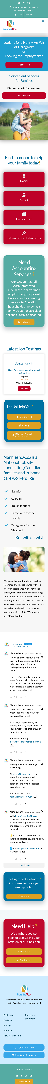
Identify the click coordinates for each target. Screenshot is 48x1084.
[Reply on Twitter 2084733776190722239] (11, 859)
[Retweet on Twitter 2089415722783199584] (16, 752)
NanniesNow (16, 653)
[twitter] (17, 1076)
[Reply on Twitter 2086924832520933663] (11, 804)
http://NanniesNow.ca (24, 774)
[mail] (31, 1076)
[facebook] (22, 1076)
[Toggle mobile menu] (43, 21)
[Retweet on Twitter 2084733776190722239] (16, 859)
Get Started (24, 64)
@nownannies (29, 654)
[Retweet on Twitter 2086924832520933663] (16, 804)
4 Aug (38, 812)
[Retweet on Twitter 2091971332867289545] (16, 697)
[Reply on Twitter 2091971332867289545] (11, 697)
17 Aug (38, 705)
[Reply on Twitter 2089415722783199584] (11, 752)
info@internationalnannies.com (25, 741)
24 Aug (38, 654)
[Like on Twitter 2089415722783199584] (21, 752)
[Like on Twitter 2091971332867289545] (21, 697)
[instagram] (26, 1076)
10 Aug (38, 760)
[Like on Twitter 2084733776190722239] (21, 859)
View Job (24, 389)
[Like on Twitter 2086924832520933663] (21, 804)
